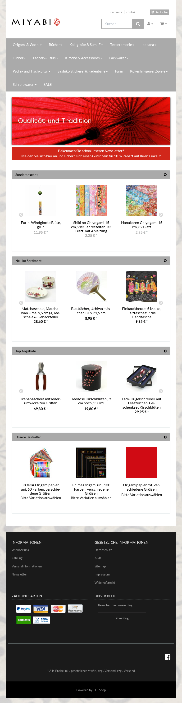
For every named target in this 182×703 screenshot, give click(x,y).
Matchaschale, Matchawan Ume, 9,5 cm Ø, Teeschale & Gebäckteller (40, 312)
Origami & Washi (26, 44)
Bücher (54, 44)
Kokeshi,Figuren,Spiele (147, 71)
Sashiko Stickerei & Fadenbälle (81, 71)
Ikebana (147, 44)
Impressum (102, 574)
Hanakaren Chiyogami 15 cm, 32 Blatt (141, 224)
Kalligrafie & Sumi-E (85, 44)
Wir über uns (20, 550)
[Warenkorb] (163, 23)
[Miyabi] (36, 22)
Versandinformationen (27, 566)
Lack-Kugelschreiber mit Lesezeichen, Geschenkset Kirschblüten (141, 403)
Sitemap (100, 566)
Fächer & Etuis (44, 58)
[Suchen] (138, 24)
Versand (110, 671)
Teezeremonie (121, 44)
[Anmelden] (150, 23)
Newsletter (19, 574)
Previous (21, 215)
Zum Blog (122, 618)
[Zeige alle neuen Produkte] (165, 260)
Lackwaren (117, 58)
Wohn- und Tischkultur (30, 71)
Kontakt (131, 12)
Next (161, 215)
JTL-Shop (99, 690)
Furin (119, 71)
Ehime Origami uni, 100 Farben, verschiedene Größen (91, 489)
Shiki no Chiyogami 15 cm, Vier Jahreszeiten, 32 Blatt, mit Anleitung (91, 226)
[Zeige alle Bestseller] (165, 437)
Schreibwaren (23, 84)
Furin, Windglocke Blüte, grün (41, 224)
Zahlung (17, 558)
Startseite (115, 12)
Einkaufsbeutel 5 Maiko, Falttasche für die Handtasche (141, 312)
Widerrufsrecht (105, 582)
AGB (98, 558)
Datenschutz (103, 550)
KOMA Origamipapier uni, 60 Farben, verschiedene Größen (40, 489)
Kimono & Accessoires (82, 58)
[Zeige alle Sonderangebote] (165, 174)
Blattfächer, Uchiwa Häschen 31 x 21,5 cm (91, 310)
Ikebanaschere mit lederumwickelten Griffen (41, 401)
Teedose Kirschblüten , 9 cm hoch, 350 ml (91, 401)
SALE (48, 84)
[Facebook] (167, 657)
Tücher (18, 58)
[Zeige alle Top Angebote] (165, 351)
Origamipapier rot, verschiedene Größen (141, 487)
